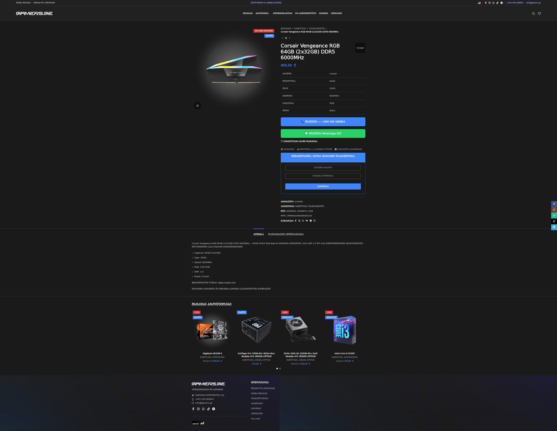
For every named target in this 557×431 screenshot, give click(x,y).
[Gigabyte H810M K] (212, 330)
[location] (337, 397)
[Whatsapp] (203, 408)
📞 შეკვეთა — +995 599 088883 (323, 121)
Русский (255, 418)
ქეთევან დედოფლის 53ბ (209, 395)
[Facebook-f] (193, 408)
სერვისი (256, 408)
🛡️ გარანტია (287, 149)
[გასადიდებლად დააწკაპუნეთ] (197, 105)
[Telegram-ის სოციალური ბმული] (501, 3)
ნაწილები (300, 28)
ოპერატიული (317, 28)
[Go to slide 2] (280, 368)
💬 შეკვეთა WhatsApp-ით (323, 133)
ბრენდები (257, 403)
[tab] (258, 233)
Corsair (360, 48)
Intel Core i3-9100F (345, 353)
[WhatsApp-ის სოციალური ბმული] (493, 3)
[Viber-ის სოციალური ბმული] (314, 221)
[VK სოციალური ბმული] (307, 221)
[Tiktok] (208, 408)
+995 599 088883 (204, 399)
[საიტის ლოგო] (34, 13)
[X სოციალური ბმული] (299, 221)
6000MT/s (302, 211)
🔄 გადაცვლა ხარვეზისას (348, 149)
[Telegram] (213, 408)
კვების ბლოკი (262, 360)
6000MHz (291, 211)
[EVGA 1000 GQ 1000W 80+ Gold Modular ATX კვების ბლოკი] (300, 330)
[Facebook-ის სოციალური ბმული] (486, 3)
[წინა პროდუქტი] (282, 38)
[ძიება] (533, 13)
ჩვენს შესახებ (259, 393)
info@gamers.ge (203, 403)
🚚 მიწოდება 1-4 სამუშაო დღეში (314, 149)
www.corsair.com (227, 283)
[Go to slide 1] (277, 368)
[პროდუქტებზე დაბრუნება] (286, 38)
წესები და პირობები (263, 388)
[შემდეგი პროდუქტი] (289, 38)
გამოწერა (323, 186)
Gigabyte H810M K (212, 353)
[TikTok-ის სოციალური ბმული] (497, 3)
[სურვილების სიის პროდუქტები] (539, 13)
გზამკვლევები (259, 398)
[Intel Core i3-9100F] (344, 330)
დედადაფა (218, 357)
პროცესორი (351, 357)
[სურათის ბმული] (208, 384)
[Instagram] (198, 408)
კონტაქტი (257, 413)
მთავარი (286, 28)
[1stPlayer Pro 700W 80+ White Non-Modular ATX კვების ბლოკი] (256, 330)
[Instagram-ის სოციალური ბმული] (489, 3)
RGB (310, 211)
